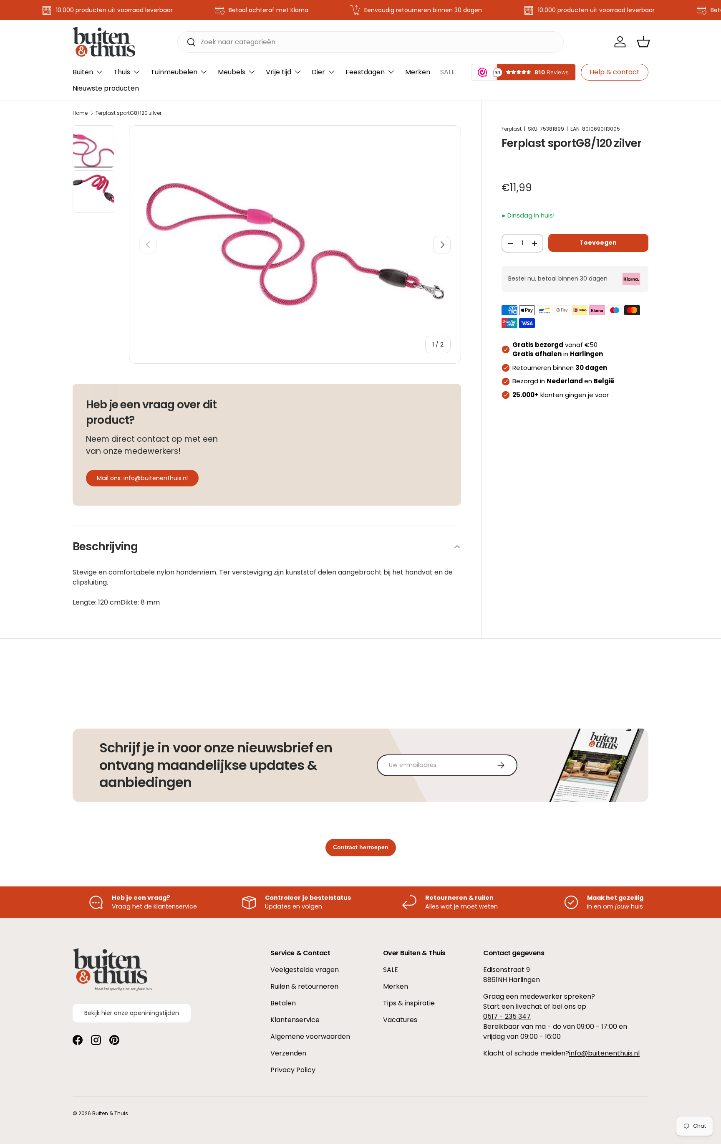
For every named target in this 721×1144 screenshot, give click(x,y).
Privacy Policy (292, 1070)
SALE (447, 72)
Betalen (283, 1003)
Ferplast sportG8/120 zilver (128, 113)
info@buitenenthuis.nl (604, 1053)
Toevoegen (598, 242)
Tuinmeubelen (174, 72)
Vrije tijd (278, 72)
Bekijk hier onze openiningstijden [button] (131, 1013)
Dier (318, 72)
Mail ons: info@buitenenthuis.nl (142, 478)
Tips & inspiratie (409, 1003)
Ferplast (512, 128)
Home (80, 113)
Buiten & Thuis (110, 1113)
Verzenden (288, 1053)
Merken (417, 72)
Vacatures (400, 1020)
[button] (643, 42)
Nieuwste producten (106, 88)
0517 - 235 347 (507, 1016)
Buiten (83, 72)
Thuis (121, 72)
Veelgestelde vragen (304, 969)
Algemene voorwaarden (310, 1036)
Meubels (231, 72)
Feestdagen (365, 72)
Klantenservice (295, 1020)
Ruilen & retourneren (304, 986)
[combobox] (370, 42)
